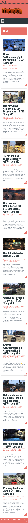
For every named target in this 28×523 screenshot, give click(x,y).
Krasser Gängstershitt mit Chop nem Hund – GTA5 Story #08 (12, 349)
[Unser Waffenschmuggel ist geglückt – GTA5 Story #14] (14, 45)
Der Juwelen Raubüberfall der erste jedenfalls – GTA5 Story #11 (12, 207)
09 (18, 306)
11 (19, 214)
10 (18, 259)
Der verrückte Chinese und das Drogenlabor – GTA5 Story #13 (13, 110)
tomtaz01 (5, 68)
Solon (22, 519)
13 (19, 117)
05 (18, 496)
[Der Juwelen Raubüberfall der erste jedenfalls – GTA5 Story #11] (14, 194)
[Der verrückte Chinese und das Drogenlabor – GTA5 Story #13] (14, 96)
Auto (23, 65)
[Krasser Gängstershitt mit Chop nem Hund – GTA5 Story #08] (14, 335)
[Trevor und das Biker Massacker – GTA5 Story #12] (14, 146)
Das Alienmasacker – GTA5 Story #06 (13, 445)
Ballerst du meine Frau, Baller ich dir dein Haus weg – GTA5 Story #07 (13, 399)
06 (19, 449)
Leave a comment (13, 68)
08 (18, 356)
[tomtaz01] (12, 10)
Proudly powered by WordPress (8, 519)
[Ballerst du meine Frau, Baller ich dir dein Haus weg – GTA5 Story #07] (14, 385)
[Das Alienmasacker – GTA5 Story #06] (14, 434)
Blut (7, 67)
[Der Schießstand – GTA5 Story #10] (14, 244)
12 (19, 164)
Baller (4, 67)
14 (21, 65)
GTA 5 (18, 67)
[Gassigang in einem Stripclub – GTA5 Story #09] (14, 288)
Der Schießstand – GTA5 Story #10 (13, 254)
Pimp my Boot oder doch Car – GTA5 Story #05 (13, 491)
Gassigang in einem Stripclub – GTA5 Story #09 (13, 300)
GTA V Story (15, 65)
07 (19, 406)
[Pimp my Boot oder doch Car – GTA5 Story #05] (14, 479)
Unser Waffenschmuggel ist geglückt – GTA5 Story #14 (13, 58)
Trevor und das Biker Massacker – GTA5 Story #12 (13, 158)
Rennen (21, 67)
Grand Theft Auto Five (12, 67)
